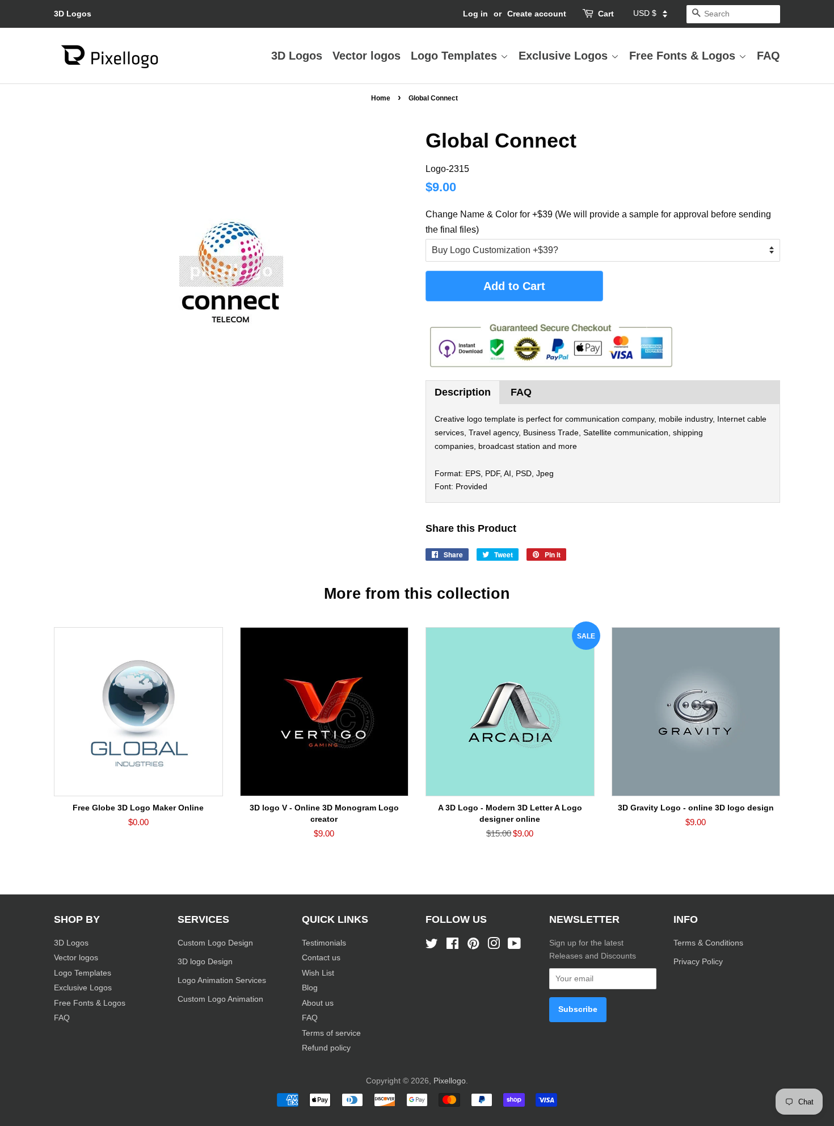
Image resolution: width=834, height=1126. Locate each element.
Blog (310, 988)
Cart (606, 13)
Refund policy (326, 1048)
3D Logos (72, 13)
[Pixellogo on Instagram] (493, 946)
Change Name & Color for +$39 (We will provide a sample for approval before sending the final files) (598, 221)
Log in (475, 13)
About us (318, 1003)
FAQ (768, 55)
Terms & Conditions (708, 943)
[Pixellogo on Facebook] (452, 946)
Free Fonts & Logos (684, 55)
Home (380, 98)
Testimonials (324, 943)
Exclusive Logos (565, 55)
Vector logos (366, 55)
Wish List (318, 973)
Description (463, 392)
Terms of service (331, 1033)
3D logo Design (205, 961)
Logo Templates (455, 55)
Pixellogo (449, 1081)
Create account (536, 13)
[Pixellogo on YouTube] (514, 946)
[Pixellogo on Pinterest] (473, 946)
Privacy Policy (699, 961)
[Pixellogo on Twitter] (432, 946)
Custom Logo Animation (220, 999)
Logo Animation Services (222, 980)
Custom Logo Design (215, 943)
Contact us (321, 957)
